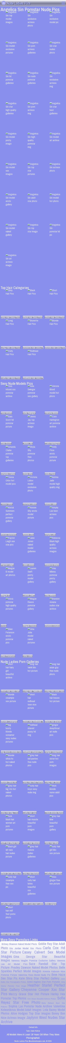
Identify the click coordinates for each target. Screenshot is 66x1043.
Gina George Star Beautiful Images (33, 958)
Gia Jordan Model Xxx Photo (25, 948)
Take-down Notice (33, 1031)
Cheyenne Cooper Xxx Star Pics (33, 991)
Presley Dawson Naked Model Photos (34, 967)
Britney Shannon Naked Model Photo (19, 944)
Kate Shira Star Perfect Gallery (39, 978)
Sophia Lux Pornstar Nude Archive (30, 1006)
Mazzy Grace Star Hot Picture (29, 994)
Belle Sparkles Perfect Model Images (33, 969)
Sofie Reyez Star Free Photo (33, 1000)
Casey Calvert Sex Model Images (33, 954)
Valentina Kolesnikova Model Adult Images (33, 1008)
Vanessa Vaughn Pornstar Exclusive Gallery (33, 960)
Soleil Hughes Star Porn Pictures (43, 981)
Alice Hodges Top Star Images (30, 1013)
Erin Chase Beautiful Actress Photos (42, 998)
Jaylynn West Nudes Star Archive (33, 1019)
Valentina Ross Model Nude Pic (34, 975)
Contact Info (33, 1027)
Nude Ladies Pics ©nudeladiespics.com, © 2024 (33, 1041)
